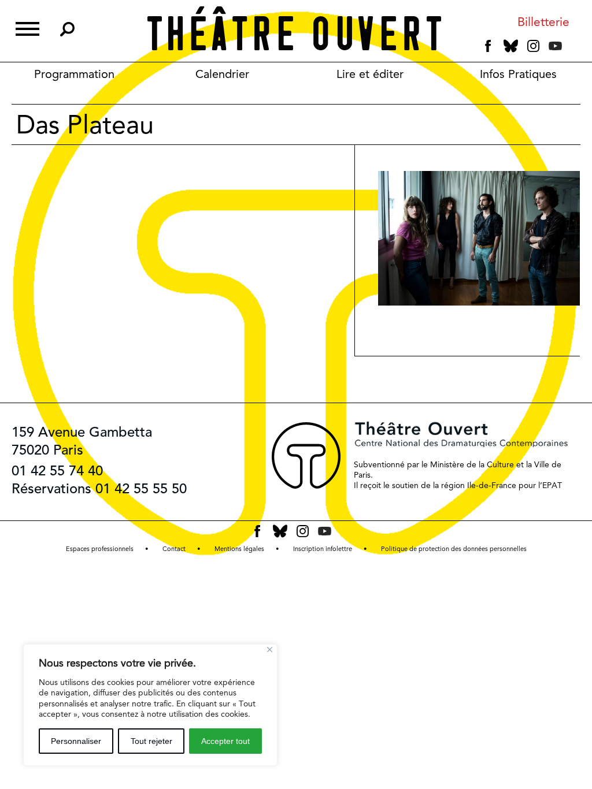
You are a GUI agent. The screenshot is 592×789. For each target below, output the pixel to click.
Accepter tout (225, 741)
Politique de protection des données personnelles (454, 549)
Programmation (74, 74)
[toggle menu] (27, 27)
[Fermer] (269, 649)
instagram (533, 46)
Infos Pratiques (518, 74)
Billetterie (543, 22)
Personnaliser (76, 741)
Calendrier (222, 74)
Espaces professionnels (100, 549)
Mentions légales (239, 549)
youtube (555, 45)
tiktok (571, 48)
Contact (174, 549)
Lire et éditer (370, 74)
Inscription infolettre (322, 549)
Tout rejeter (151, 741)
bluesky (511, 46)
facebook (488, 46)
